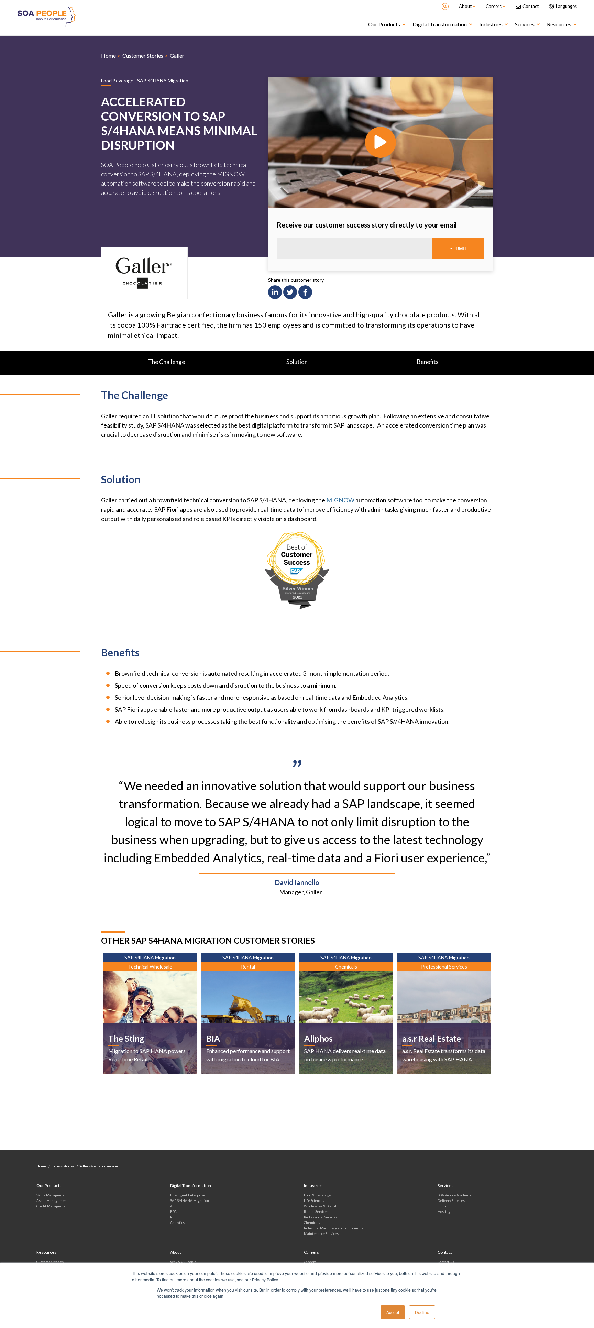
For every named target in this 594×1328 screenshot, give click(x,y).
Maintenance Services (321, 1233)
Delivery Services (451, 1200)
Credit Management (52, 1206)
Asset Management (52, 1200)
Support (444, 1206)
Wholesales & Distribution (324, 1206)
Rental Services (316, 1211)
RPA (173, 1211)
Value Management (52, 1195)
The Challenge (166, 361)
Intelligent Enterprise (187, 1195)
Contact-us (446, 1262)
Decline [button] (422, 1312)
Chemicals (312, 1222)
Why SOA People (183, 1262)
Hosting (444, 1211)
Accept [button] (392, 1312)
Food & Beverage (317, 1195)
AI (172, 1206)
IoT (172, 1217)
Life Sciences (314, 1200)
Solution (297, 361)
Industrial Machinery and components (333, 1228)
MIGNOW (340, 500)
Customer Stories (142, 55)
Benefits (428, 361)
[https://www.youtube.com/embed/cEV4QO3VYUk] (380, 142)
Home (108, 55)
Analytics (177, 1222)
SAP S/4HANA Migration (189, 1200)
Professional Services (320, 1217)
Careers (310, 1262)
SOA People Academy (454, 1195)
